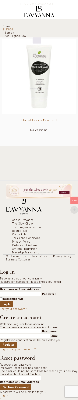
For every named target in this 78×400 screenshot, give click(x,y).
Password (49, 294)
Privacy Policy (21, 241)
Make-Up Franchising (25, 252)
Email (54, 335)
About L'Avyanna (23, 219)
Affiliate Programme (24, 248)
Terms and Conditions (26, 238)
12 (6, 29)
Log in (4, 349)
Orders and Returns (24, 245)
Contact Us (19, 234)
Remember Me (13, 298)
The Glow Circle (22, 223)
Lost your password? (13, 308)
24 (11, 29)
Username (49, 331)
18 (8, 29)
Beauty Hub (19, 230)
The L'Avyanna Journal (26, 227)
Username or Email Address (19, 289)
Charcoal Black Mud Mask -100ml (39, 120)
